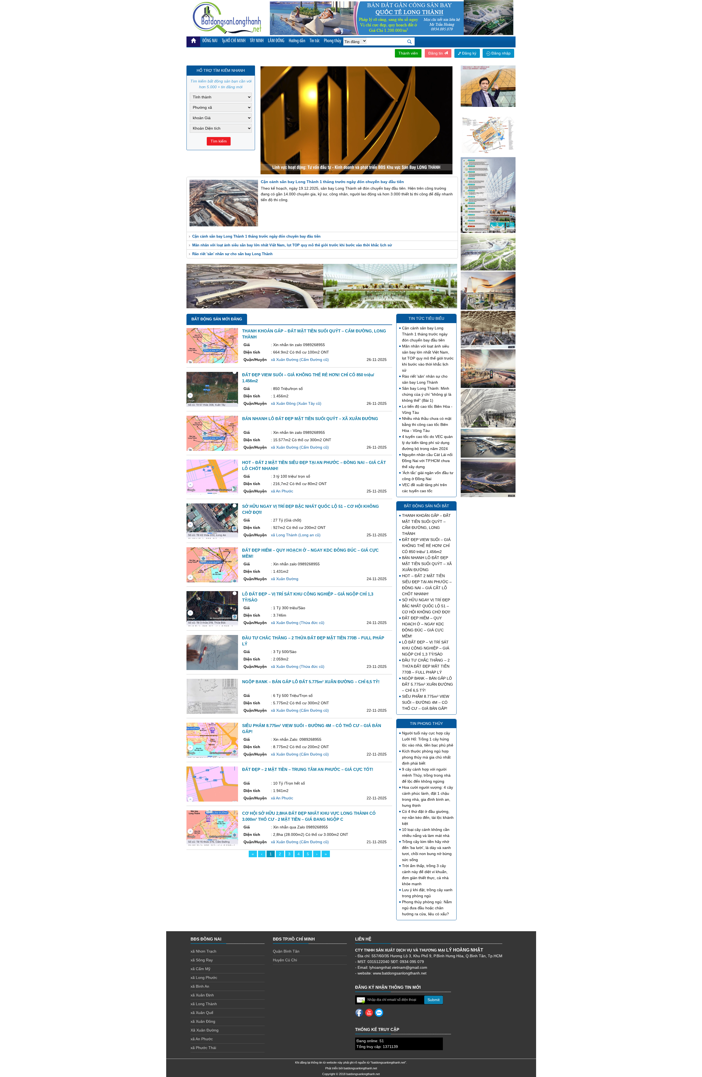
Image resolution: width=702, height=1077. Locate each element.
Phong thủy (332, 41)
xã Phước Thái (203, 1047)
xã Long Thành (204, 1004)
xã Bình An (200, 986)
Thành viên (408, 53)
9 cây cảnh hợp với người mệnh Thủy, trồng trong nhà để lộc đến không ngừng (426, 775)
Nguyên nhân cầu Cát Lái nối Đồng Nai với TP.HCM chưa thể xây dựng (427, 460)
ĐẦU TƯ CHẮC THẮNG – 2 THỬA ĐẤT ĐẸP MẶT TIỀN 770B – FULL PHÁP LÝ (426, 666)
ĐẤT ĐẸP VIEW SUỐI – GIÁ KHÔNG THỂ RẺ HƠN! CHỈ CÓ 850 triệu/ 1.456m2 (426, 545)
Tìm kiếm (219, 141)
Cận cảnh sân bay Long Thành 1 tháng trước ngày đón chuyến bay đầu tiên (256, 236)
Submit (434, 1000)
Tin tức (314, 41)
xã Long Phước (204, 977)
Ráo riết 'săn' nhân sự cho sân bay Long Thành (232, 254)
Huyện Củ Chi (285, 960)
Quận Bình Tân (286, 951)
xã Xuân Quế (202, 1012)
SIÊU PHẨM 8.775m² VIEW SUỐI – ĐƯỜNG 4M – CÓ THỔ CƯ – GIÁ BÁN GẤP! (425, 702)
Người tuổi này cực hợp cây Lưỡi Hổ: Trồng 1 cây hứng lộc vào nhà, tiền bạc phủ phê (427, 739)
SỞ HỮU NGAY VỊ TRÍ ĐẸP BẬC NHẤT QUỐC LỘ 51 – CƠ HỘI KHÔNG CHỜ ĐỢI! (426, 606)
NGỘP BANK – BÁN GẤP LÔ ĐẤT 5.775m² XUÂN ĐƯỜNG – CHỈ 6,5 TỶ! (427, 684)
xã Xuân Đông (203, 1021)
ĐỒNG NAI (209, 41)
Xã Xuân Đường (205, 1030)
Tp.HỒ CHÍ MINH (233, 41)
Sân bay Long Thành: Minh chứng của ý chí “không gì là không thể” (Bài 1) (426, 394)
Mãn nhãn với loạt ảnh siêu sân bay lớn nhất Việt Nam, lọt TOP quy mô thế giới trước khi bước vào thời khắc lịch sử (292, 245)
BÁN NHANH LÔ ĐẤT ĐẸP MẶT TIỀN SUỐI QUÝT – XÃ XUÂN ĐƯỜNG (427, 563)
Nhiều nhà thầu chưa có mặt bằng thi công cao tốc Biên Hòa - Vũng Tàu (426, 424)
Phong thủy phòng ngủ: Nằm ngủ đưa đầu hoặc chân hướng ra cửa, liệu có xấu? (427, 908)
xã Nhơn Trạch (203, 951)
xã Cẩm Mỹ (200, 969)
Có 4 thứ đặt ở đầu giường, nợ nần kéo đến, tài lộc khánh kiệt (428, 817)
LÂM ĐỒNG (276, 41)
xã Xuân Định (202, 995)
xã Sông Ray (202, 960)
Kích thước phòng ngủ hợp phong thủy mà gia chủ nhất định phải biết (426, 757)
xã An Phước (202, 1039)
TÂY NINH (257, 41)
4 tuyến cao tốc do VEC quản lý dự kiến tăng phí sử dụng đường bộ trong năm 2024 (427, 442)
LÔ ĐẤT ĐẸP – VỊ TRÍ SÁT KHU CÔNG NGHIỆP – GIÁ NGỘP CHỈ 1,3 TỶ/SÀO (425, 648)
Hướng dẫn (297, 41)
